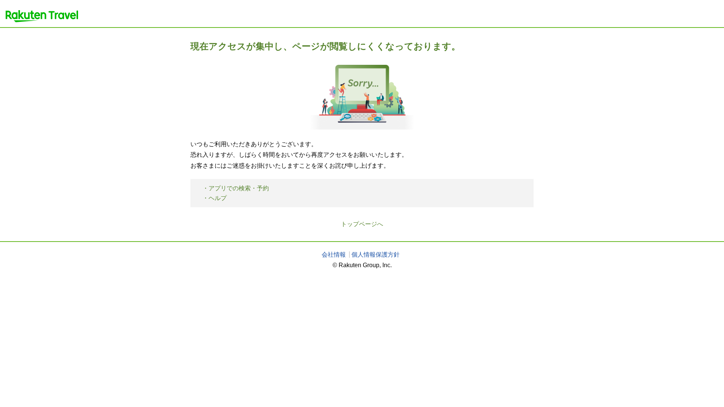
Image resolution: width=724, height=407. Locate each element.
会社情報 (334, 254)
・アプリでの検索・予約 (235, 188)
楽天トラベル (42, 16)
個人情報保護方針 (375, 254)
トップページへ (362, 224)
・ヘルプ (214, 198)
